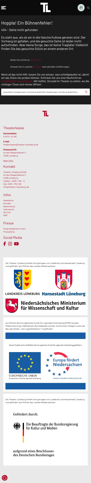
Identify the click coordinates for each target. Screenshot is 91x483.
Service (7, 212)
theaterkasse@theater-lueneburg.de (20, 144)
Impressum (8, 209)
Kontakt (7, 203)
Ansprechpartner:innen (14, 228)
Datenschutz (9, 206)
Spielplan (81, 7)
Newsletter (8, 200)
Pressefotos (9, 231)
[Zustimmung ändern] (4, 478)
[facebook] (4, 244)
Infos (7, 195)
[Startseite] (45, 8)
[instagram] (10, 244)
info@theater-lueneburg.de (16, 187)
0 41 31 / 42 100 (10, 136)
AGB (5, 215)
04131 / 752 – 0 (18, 181)
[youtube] (16, 244)
